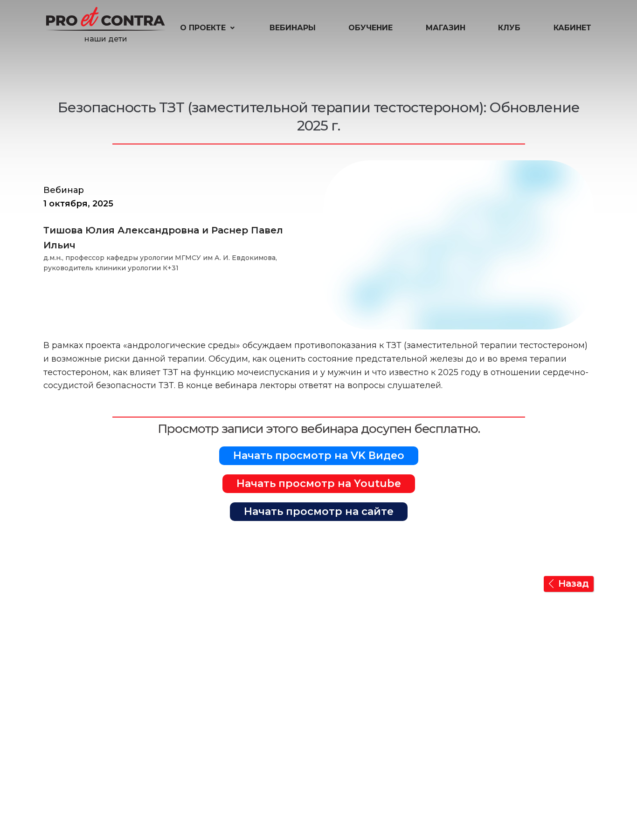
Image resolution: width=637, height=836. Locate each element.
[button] (208, 28)
